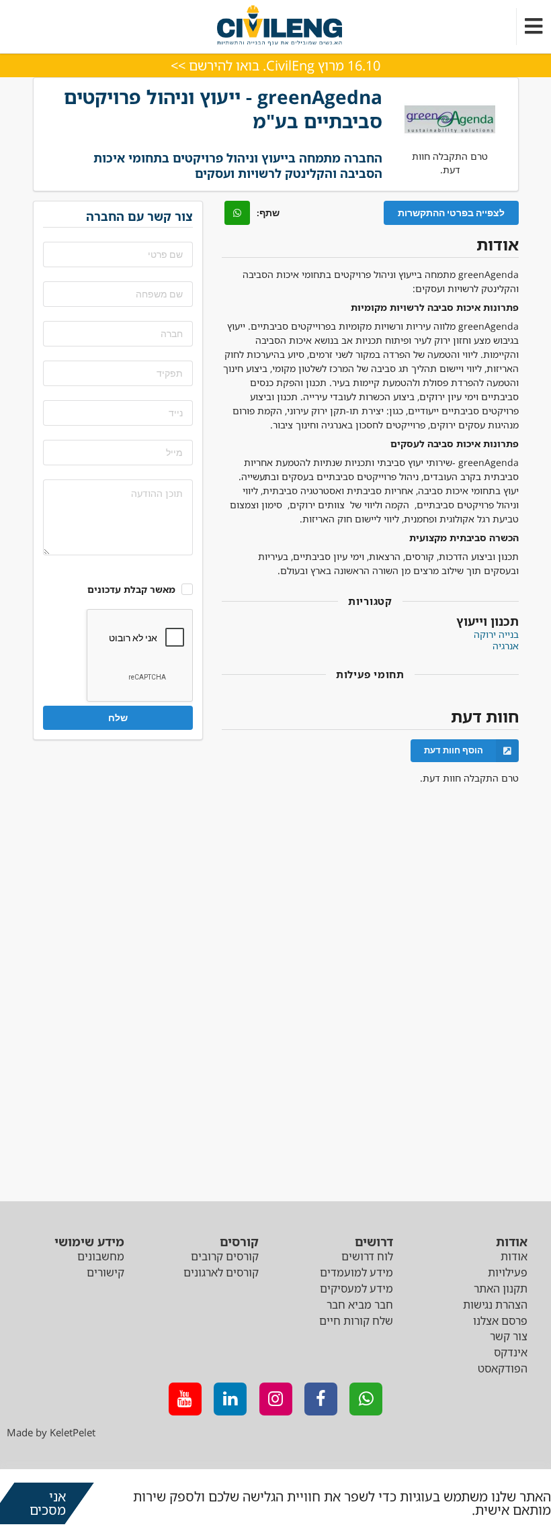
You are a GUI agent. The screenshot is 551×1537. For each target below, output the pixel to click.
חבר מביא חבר (360, 1304)
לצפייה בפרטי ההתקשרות (451, 212)
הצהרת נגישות (495, 1304)
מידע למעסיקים (356, 1288)
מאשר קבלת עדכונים (131, 589)
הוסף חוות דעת (453, 750)
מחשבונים (100, 1256)
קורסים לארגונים (221, 1272)
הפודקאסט (502, 1368)
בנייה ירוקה (496, 634)
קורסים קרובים (225, 1256)
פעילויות (507, 1272)
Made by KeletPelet (51, 1432)
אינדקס (510, 1352)
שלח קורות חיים (356, 1320)
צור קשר (508, 1336)
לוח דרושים (367, 1256)
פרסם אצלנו (500, 1320)
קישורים (105, 1272)
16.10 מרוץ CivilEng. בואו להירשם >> (275, 65)
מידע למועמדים (356, 1272)
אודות (514, 1256)
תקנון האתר (500, 1288)
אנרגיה (506, 645)
